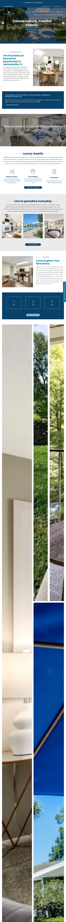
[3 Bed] (52, 303)
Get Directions (33, 244)
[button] (33, 2)
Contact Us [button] (58, 12)
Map (53, 12)
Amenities (34, 12)
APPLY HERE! (60, 15)
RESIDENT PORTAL (46, 6)
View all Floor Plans (33, 311)
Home (29, 12)
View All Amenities (33, 187)
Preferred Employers (50, 15)
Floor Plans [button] (41, 12)
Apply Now (26, 134)
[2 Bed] (33, 303)
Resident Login (42, 134)
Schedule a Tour (38, 15)
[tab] (31, 42)
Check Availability (32, 29)
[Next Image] (63, 23)
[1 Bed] (13, 303)
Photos (49, 12)
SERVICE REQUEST (58, 6)
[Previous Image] (3, 23)
